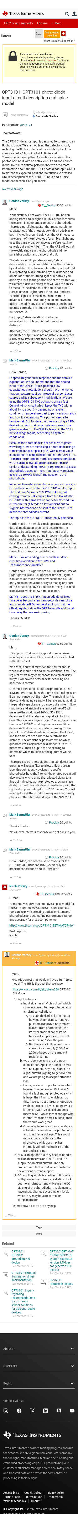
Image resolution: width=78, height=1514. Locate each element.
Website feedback (14, 1501)
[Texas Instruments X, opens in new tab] (32, 1412)
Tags (39, 1227)
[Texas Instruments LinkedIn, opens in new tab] (45, 1412)
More (58, 23)
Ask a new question (63, 33)
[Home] (23, 13)
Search (67, 14)
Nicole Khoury (18, 886)
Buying (7, 1383)
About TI (8, 1348)
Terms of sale (11, 1497)
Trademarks (55, 1497)
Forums (42, 23)
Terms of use (34, 1497)
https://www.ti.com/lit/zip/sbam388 (35, 989)
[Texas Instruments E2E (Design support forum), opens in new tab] (58, 1412)
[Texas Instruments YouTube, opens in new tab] (72, 1412)
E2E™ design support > (18, 23)
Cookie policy (32, 1492)
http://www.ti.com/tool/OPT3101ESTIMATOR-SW (41, 925)
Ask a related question (52, 34)
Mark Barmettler (19, 114)
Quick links (10, 1366)
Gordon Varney (19, 201)
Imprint (36, 1501)
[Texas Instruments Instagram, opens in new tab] (5, 1412)
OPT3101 (26, 124)
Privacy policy (55, 1492)
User (74, 14)
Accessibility (11, 1492)
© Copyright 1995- (18, 1509)
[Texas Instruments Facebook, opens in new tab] (19, 1412)
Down (20, 352)
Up (11, 352)
